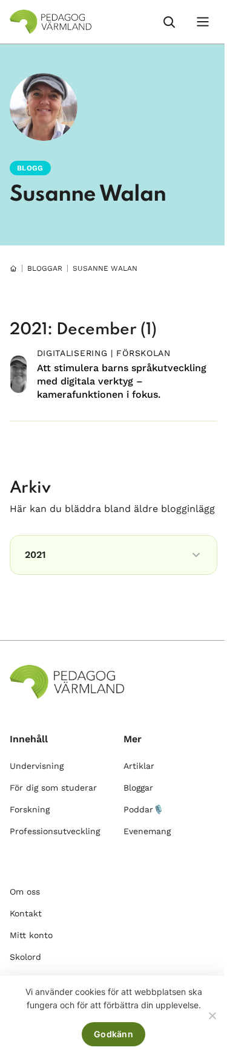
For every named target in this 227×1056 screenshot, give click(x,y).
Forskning (30, 809)
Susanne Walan (88, 195)
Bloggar (138, 787)
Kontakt (26, 913)
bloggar (44, 268)
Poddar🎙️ (143, 809)
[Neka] (212, 1015)
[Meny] (202, 21)
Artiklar (138, 766)
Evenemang (147, 831)
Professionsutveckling (55, 831)
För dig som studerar (53, 787)
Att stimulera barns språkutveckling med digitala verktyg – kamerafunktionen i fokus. (121, 381)
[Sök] (168, 21)
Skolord (25, 957)
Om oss (25, 891)
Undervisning (37, 766)
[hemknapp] (13, 268)
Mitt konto (31, 935)
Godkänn (113, 1034)
